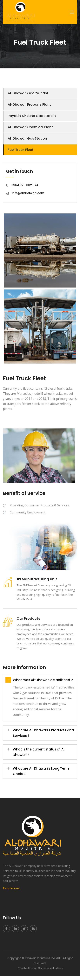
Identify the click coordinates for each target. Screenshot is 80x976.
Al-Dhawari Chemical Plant (30, 127)
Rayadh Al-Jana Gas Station (32, 115)
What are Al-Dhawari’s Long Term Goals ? (38, 770)
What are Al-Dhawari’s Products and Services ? (40, 732)
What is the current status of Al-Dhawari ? (36, 751)
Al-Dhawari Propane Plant (29, 104)
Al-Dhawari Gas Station (27, 138)
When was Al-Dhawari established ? (40, 680)
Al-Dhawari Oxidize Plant (28, 93)
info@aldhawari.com (28, 193)
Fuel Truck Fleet (20, 149)
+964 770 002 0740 (25, 185)
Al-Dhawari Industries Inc (38, 958)
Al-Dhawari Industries (48, 968)
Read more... (12, 888)
